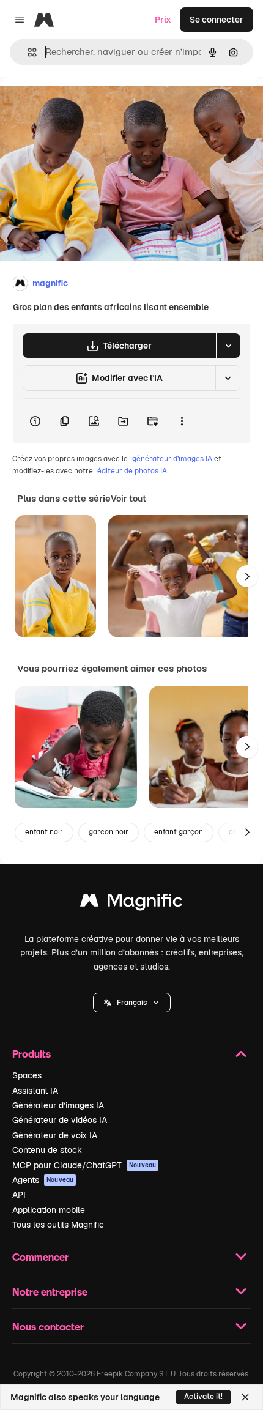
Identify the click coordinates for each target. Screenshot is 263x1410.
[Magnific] (131, 903)
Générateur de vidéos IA (59, 1120)
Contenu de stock (47, 1150)
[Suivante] (247, 576)
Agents (42, 1180)
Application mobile (48, 1209)
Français (132, 1002)
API (19, 1194)
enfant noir (44, 832)
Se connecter (216, 19)
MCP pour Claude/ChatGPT (84, 1165)
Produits (31, 1053)
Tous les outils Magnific (58, 1224)
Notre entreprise (49, 1291)
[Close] (245, 1397)
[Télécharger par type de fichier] (228, 345)
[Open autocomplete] (27, 52)
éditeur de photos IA (132, 471)
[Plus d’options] (181, 421)
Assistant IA (35, 1090)
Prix (163, 19)
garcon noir (108, 832)
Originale (80, 105)
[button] (132, 1002)
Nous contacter (48, 1326)
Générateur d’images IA (58, 1105)
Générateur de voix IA (54, 1135)
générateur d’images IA (172, 459)
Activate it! (203, 1396)
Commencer (40, 1256)
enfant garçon (178, 832)
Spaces (27, 1075)
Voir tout (128, 498)
